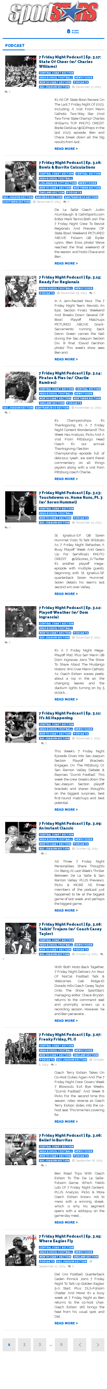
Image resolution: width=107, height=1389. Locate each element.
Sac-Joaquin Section (54, 87)
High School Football (55, 77)
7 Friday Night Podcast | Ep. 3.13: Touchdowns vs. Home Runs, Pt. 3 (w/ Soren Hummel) (71, 497)
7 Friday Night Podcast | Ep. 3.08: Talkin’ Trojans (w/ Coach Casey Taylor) (70, 929)
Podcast (15, 46)
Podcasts (80, 82)
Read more (65, 148)
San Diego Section (49, 197)
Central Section (88, 174)
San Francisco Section (81, 197)
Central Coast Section (56, 73)
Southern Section (16, 202)
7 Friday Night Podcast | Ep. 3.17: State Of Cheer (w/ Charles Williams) (70, 62)
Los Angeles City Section (57, 183)
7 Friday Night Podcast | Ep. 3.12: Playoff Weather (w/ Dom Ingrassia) (70, 612)
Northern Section (86, 188)
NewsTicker (83, 77)
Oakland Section (51, 192)
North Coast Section (55, 82)
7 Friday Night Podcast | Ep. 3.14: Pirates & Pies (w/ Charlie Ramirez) (70, 378)
